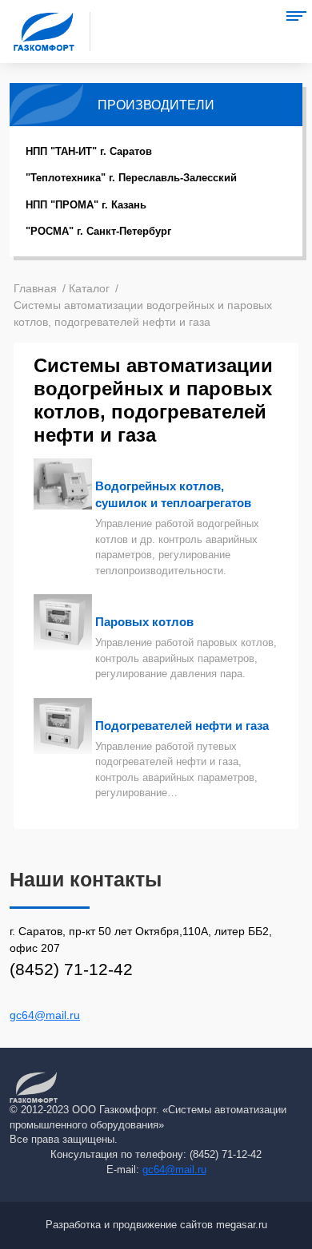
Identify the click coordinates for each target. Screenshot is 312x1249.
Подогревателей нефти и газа (182, 725)
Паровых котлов (144, 621)
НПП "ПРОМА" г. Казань (86, 205)
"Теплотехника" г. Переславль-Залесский (131, 178)
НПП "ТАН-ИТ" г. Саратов (89, 151)
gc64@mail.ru (45, 1015)
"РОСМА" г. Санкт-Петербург (98, 231)
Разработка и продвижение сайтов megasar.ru (156, 1225)
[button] (296, 16)
